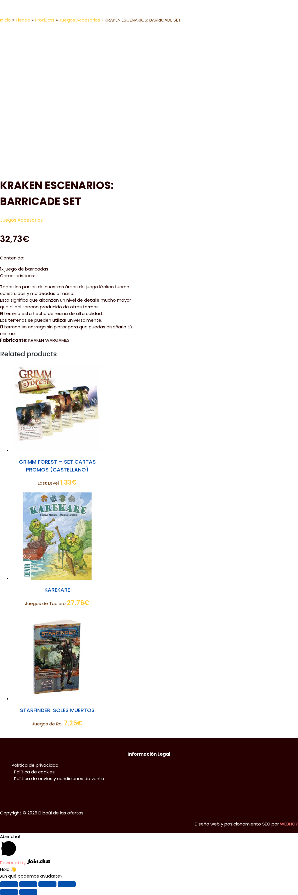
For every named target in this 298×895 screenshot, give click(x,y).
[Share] (28, 884)
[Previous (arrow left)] (9, 892)
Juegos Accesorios (21, 220)
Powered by (13, 863)
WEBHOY (289, 824)
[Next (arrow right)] (28, 892)
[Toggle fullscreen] (47, 884)
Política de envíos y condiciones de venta (59, 778)
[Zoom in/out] (67, 884)
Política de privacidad (35, 765)
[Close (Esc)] (9, 884)
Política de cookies (34, 772)
